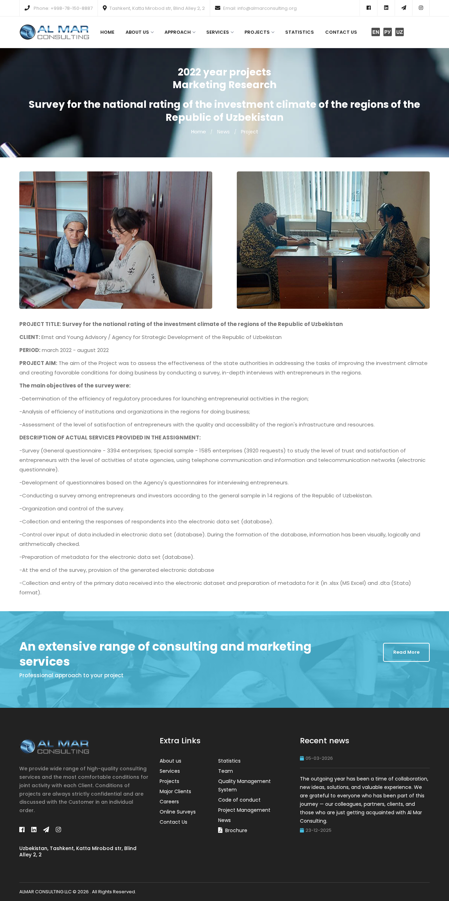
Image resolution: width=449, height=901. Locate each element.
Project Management (244, 810)
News (223, 131)
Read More (406, 652)
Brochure (236, 830)
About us (137, 32)
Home (107, 32)
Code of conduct (239, 799)
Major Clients (175, 791)
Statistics (299, 32)
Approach (178, 32)
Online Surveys (178, 811)
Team (225, 771)
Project (249, 131)
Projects (257, 32)
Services (217, 32)
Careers (169, 801)
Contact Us (341, 32)
